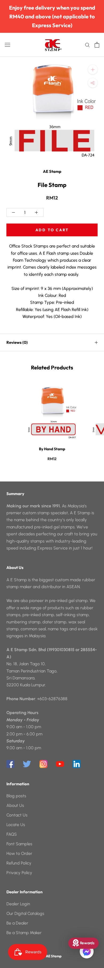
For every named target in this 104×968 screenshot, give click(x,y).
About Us (15, 805)
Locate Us (15, 824)
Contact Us (16, 815)
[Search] (87, 44)
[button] (87, 951)
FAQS (11, 834)
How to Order (19, 853)
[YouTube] (60, 764)
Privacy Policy (19, 872)
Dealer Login (18, 903)
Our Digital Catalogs (25, 913)
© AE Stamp (52, 956)
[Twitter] (27, 764)
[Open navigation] (7, 45)
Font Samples (19, 843)
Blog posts (16, 795)
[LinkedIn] (77, 764)
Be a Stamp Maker (24, 932)
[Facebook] (10, 764)
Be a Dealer (17, 923)
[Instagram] (43, 764)
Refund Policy (18, 863)
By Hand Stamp (52, 449)
